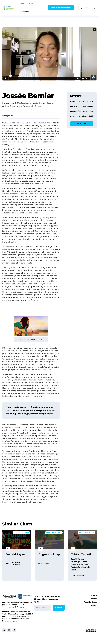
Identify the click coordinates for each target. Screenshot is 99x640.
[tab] (8, 115)
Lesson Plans (24, 12)
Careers (93, 599)
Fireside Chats (90, 602)
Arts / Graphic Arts (86, 102)
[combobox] (83, 8)
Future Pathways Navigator (61, 8)
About (94, 605)
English (81, 8)
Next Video (81, 123)
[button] (31, 4)
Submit (58, 608)
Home (21, 4)
